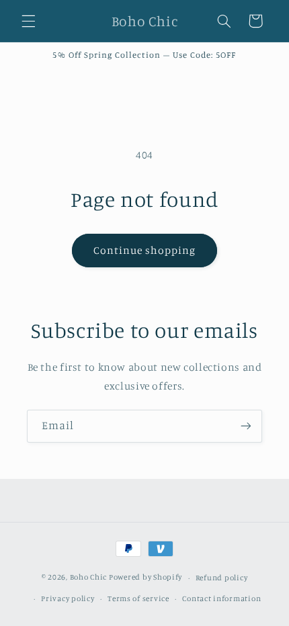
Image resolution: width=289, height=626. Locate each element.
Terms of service (138, 598)
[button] (28, 20)
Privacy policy (67, 598)
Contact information (221, 598)
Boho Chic (89, 577)
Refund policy (222, 577)
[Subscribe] (246, 426)
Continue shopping (144, 250)
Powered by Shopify (145, 577)
